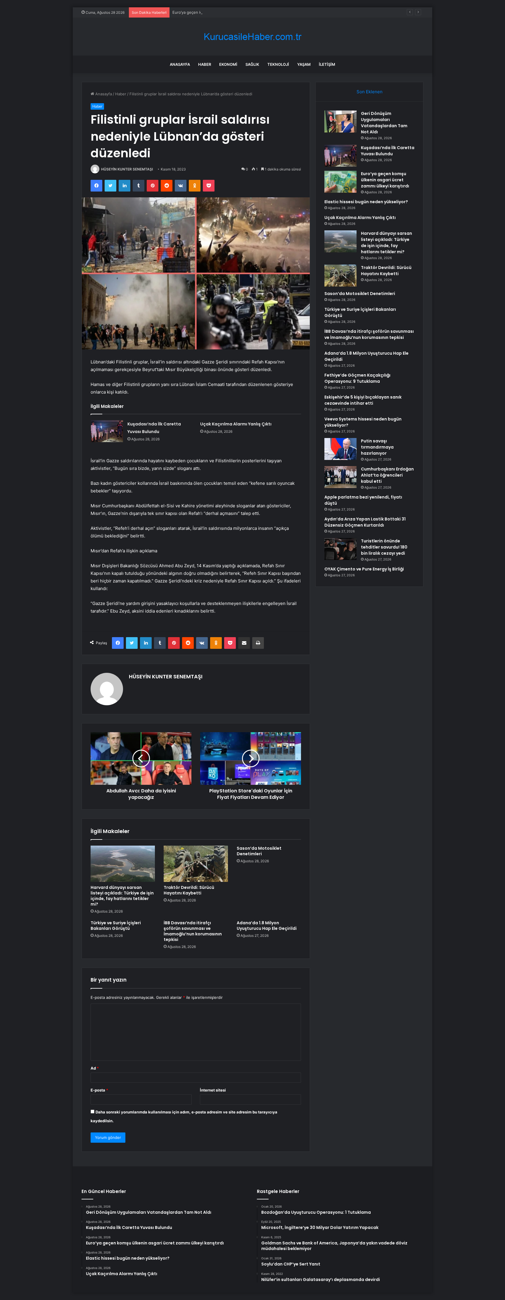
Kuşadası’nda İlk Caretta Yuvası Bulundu (387, 151)
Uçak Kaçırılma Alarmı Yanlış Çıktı (235, 424)
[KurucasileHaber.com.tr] (252, 37)
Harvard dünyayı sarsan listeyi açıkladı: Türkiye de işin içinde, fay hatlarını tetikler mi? (122, 896)
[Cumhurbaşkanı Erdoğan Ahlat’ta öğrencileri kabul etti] (340, 477)
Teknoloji (278, 64)
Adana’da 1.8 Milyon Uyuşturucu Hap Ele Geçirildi (267, 925)
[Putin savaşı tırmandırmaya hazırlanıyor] (340, 449)
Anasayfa (180, 64)
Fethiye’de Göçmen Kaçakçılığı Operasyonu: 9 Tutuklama (357, 378)
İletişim (327, 64)
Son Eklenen (370, 91)
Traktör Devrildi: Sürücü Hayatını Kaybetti (189, 890)
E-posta (99, 1090)
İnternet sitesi (213, 1090)
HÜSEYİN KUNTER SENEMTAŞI (127, 169)
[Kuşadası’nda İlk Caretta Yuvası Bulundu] (107, 431)
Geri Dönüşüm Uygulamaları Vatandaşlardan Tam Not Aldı (384, 123)
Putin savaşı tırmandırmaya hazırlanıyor (377, 447)
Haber (204, 64)
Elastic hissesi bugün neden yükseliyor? (366, 202)
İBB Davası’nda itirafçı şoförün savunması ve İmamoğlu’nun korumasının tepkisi (193, 931)
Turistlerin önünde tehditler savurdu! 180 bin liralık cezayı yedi (384, 547)
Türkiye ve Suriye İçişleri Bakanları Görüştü (116, 925)
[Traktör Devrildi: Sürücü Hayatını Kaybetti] (196, 864)
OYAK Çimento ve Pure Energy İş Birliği (364, 569)
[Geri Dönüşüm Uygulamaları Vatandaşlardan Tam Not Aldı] (340, 121)
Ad (95, 1068)
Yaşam (304, 64)
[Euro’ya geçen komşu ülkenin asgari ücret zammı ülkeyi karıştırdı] (340, 182)
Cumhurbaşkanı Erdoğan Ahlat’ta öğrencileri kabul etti (387, 475)
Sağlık (252, 64)
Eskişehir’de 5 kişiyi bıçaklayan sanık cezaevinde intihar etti (363, 400)
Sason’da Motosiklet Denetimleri (259, 851)
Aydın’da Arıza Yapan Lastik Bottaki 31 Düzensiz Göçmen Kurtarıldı (365, 522)
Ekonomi (228, 64)
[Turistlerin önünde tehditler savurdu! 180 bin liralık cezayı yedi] (340, 549)
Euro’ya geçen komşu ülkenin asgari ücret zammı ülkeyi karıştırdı (230, 12)
